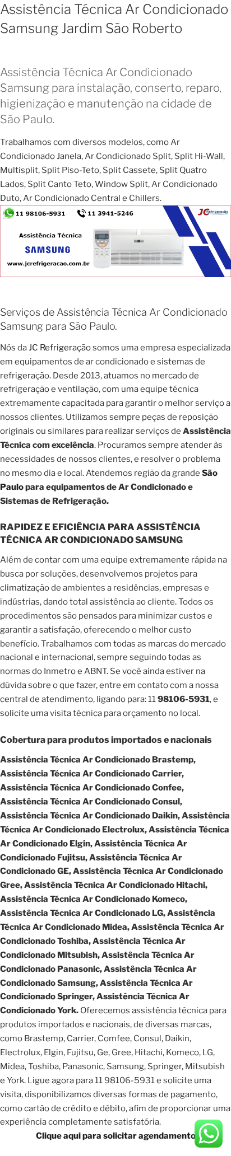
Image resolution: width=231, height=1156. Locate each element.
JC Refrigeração (60, 348)
